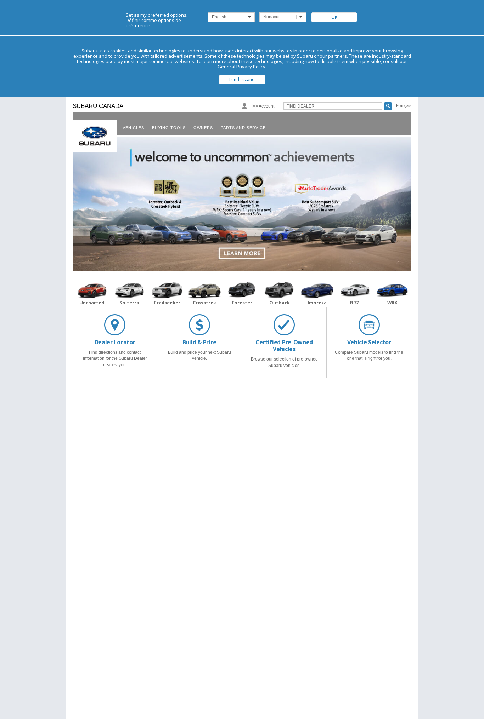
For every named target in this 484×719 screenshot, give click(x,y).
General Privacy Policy (241, 66)
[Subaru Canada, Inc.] (95, 136)
